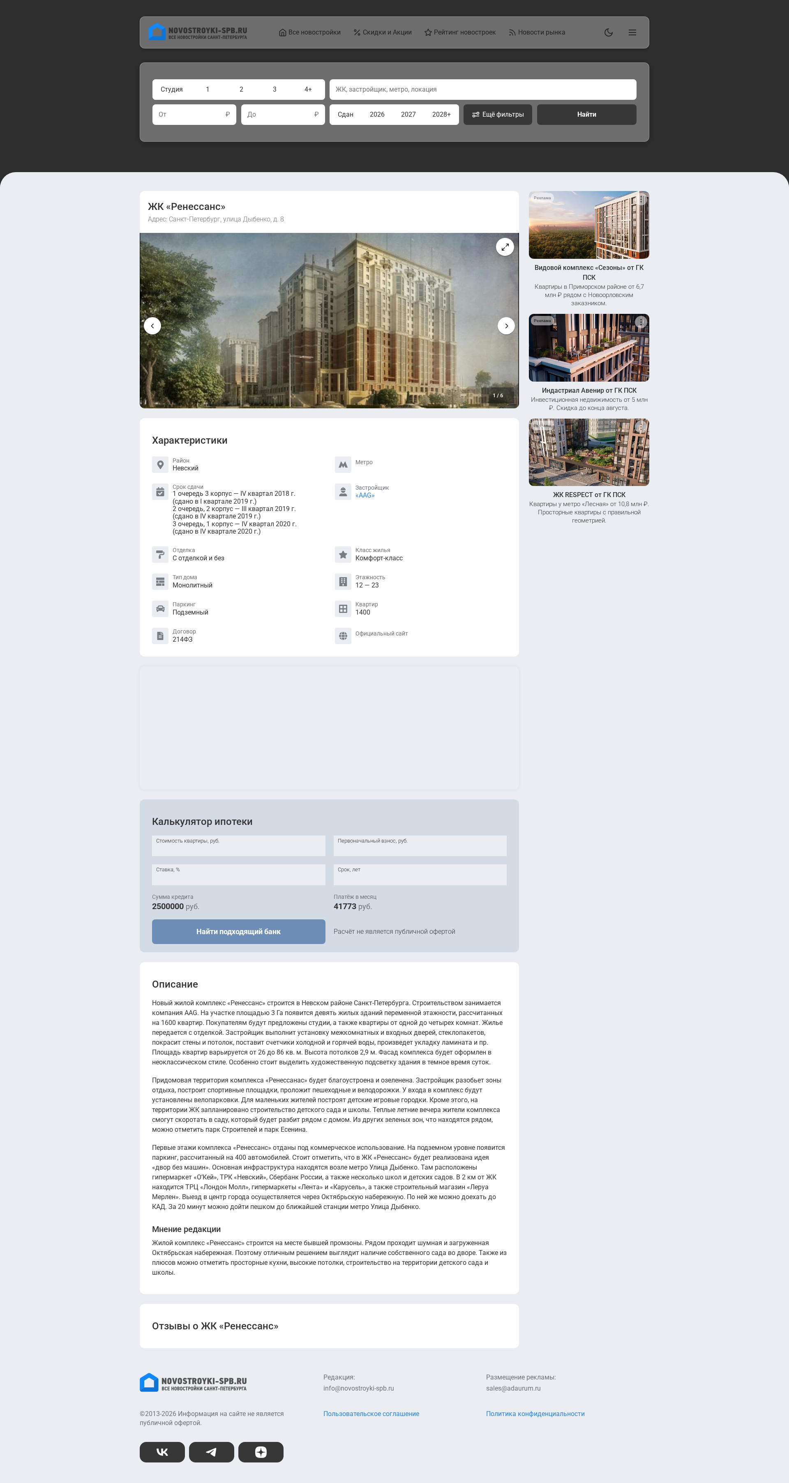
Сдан (345, 114)
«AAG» (365, 495)
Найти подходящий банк (238, 931)
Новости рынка (541, 32)
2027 (408, 114)
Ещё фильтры (503, 114)
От (162, 114)
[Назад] (152, 325)
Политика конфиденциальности (535, 1414)
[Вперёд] (506, 325)
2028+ (441, 114)
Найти (586, 114)
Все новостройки (314, 32)
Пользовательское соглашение (371, 1414)
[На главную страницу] (197, 38)
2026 (377, 114)
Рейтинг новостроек (465, 32)
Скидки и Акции (387, 32)
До (251, 114)
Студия (172, 89)
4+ (308, 89)
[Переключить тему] (607, 32)
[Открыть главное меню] (631, 32)
